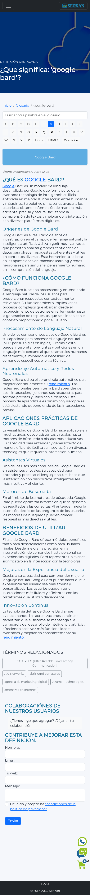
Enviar (13, 821)
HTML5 (53, 140)
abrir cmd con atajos (45, 674)
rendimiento (59, 384)
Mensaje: (12, 786)
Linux (39, 140)
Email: (10, 760)
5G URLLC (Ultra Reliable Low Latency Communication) (45, 663)
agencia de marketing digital (25, 682)
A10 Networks (14, 674)
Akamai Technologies (68, 682)
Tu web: (11, 773)
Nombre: (12, 748)
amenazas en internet (20, 690)
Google (35, 179)
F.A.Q (45, 884)
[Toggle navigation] (8, 6)
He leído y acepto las (43, 806)
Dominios (71, 140)
